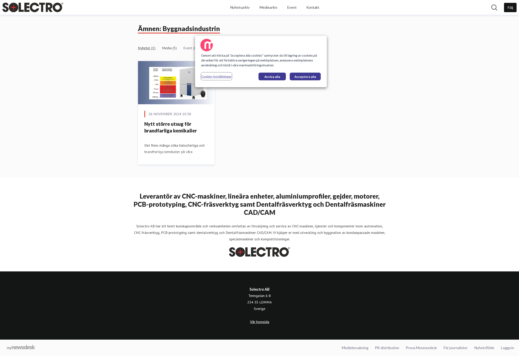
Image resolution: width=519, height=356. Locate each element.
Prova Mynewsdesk (421, 347)
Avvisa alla (272, 77)
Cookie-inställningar (216, 76)
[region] (261, 61)
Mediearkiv (268, 7)
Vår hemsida (259, 321)
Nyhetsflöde (484, 347)
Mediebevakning (355, 347)
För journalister (455, 347)
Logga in (507, 347)
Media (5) (169, 48)
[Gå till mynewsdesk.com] (21, 348)
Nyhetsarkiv (240, 7)
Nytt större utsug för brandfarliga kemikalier (170, 127)
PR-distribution (387, 347)
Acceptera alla (305, 77)
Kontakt (312, 7)
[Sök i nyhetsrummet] (494, 7)
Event (292, 7)
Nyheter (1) (146, 48)
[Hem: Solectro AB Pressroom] (32, 7)
